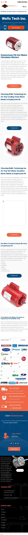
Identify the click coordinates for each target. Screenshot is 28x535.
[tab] (11, 443)
